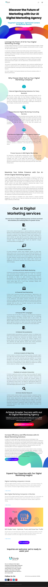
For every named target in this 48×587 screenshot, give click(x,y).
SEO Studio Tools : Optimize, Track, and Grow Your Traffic (24, 529)
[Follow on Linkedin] (14, 580)
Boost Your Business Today (24, 29)
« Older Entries (8, 490)
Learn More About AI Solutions (24, 424)
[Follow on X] (8, 580)
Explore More (24, 542)
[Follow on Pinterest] (16, 580)
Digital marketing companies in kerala (18, 481)
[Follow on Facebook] (6, 580)
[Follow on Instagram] (11, 580)
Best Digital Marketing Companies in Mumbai (20, 494)
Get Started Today (11, 459)
